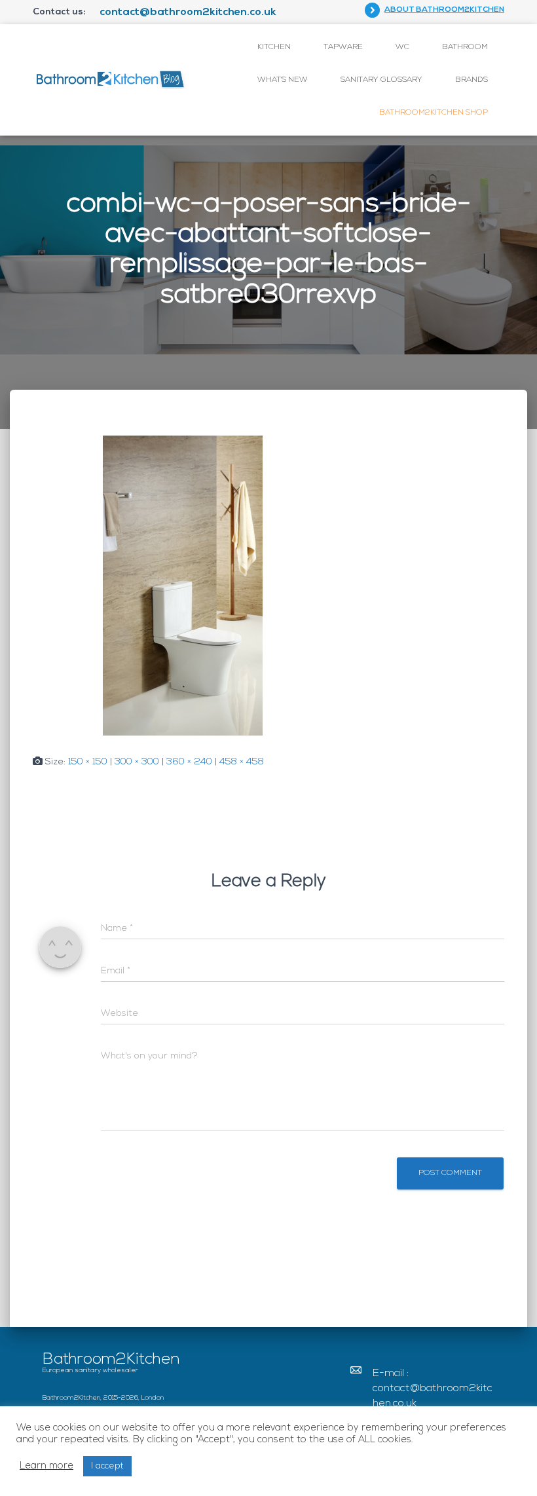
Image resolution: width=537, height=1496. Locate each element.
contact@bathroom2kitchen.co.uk (188, 12)
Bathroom (465, 47)
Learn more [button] (46, 1466)
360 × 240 (189, 762)
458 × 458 (241, 762)
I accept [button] (107, 1466)
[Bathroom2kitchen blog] (109, 79)
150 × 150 (87, 762)
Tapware (343, 47)
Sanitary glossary (381, 80)
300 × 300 (137, 762)
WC (402, 47)
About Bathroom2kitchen (444, 10)
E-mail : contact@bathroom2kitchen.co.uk (432, 1388)
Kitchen (274, 47)
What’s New (282, 80)
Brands (471, 80)
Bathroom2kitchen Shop (433, 113)
